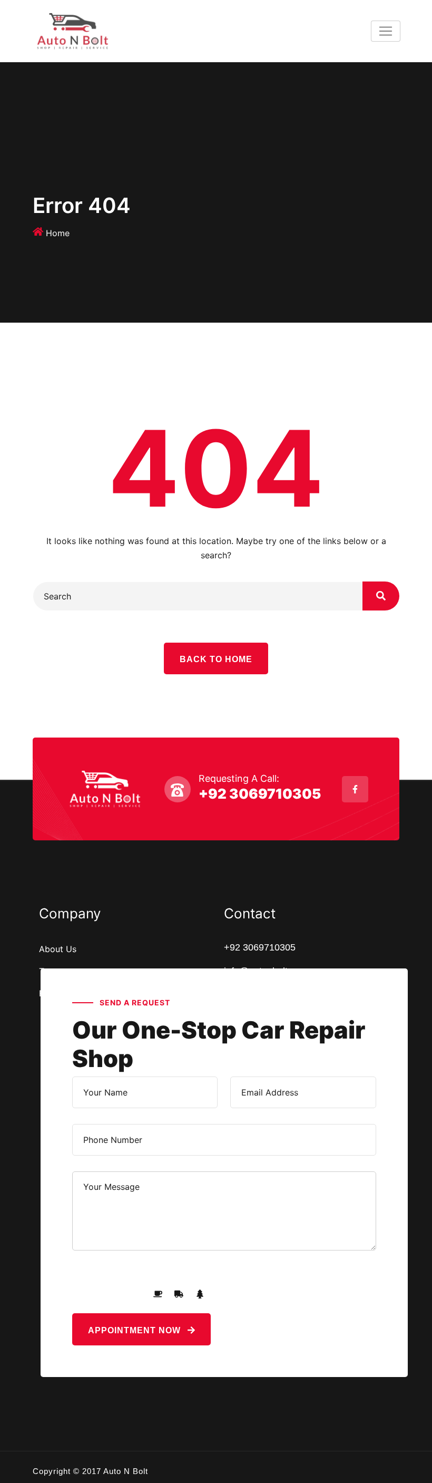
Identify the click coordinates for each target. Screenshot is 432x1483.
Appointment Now (135, 1330)
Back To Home (216, 659)
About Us (57, 949)
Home (58, 233)
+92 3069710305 (260, 794)
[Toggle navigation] (385, 31)
